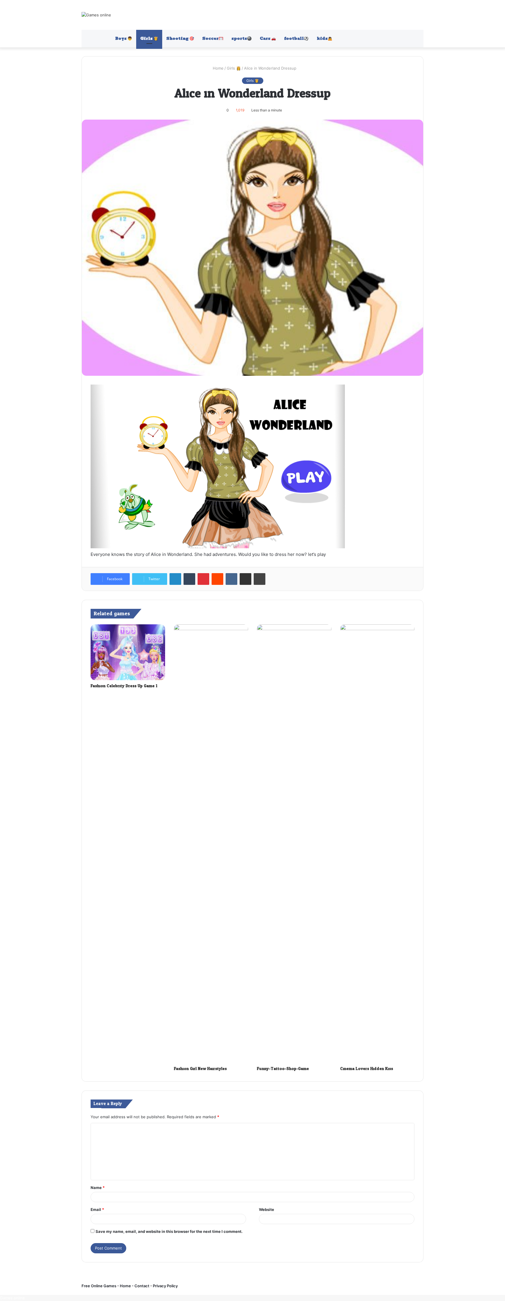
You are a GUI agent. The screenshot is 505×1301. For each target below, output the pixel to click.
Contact (142, 1285)
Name (98, 1187)
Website (266, 1209)
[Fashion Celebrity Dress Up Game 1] (128, 652)
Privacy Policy (165, 1285)
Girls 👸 (149, 38)
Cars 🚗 (268, 38)
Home (218, 68)
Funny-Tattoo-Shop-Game (283, 1068)
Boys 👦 (123, 38)
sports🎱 (241, 38)
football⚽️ (296, 38)
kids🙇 (324, 38)
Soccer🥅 (212, 38)
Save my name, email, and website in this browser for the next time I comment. (169, 1231)
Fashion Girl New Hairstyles (200, 1068)
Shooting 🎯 (180, 38)
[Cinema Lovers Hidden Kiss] (377, 843)
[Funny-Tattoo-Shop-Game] (294, 843)
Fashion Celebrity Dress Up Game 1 (124, 686)
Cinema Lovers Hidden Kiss (366, 1068)
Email (97, 1209)
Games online (12, 1297)
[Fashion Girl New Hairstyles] (211, 843)
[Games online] (96, 15)
